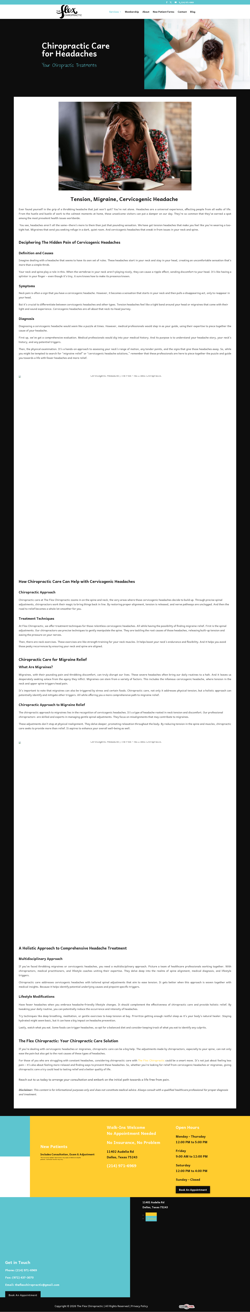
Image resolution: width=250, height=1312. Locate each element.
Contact (182, 12)
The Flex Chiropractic (90, 1306)
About (145, 12)
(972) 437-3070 (23, 1277)
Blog (192, 12)
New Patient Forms (163, 12)
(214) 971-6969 (121, 1165)
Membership (132, 12)
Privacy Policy (139, 1306)
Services (114, 12)
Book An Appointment (193, 1190)
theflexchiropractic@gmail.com (37, 1284)
